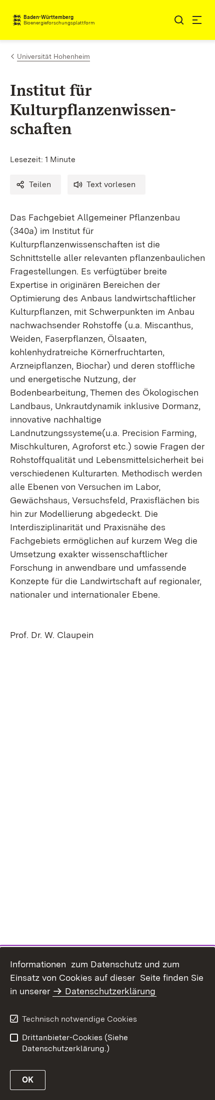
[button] (35, 185)
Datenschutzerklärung (110, 991)
